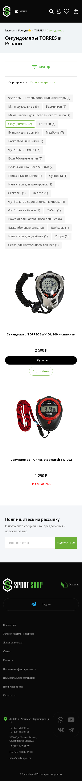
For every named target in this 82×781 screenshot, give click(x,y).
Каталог (74, 584)
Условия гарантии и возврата (18, 633)
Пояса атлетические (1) (25, 176)
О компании (9, 625)
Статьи (6, 651)
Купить (42, 360)
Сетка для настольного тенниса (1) (33, 245)
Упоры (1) (62, 236)
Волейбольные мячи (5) (25, 158)
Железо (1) (40, 193)
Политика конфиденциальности (19, 669)
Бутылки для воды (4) (23, 132)
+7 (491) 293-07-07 (19, 727)
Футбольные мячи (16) (24, 150)
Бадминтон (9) (56, 106)
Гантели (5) (47, 124)
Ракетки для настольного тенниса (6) (35, 219)
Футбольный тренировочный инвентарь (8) (39, 98)
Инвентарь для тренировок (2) (30, 184)
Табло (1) (54, 210)
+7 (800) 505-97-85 (19, 731)
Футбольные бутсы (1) (24, 210)
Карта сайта (9, 695)
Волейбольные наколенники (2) (30, 167)
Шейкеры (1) (60, 228)
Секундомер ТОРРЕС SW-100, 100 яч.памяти (41, 334)
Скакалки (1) (17, 193)
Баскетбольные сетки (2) (26, 228)
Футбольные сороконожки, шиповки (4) (36, 202)
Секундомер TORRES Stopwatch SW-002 (41, 460)
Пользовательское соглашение (19, 677)
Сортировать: (18, 82)
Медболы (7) (55, 132)
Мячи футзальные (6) (23, 106)
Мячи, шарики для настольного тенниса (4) (39, 115)
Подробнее (41, 371)
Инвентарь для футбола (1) (28, 236)
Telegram (46, 604)
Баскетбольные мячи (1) (25, 141)
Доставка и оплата (12, 642)
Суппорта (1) (58, 176)
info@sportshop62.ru (20, 758)
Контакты (8, 660)
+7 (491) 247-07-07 (19, 746)
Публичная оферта (13, 686)
